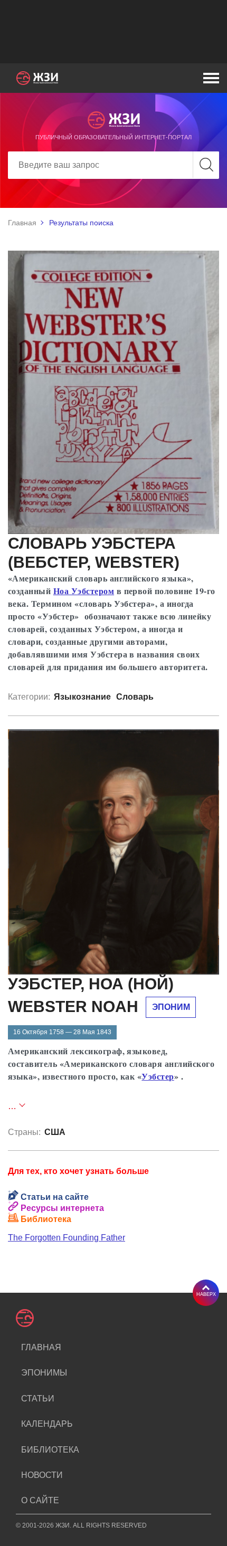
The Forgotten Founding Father (66, 1237)
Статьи (37, 1398)
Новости (42, 1475)
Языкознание (82, 696)
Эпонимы (44, 1372)
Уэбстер (157, 1076)
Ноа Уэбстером (83, 591)
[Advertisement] (113, 31)
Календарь (47, 1423)
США (54, 1132)
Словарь (135, 696)
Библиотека (50, 1449)
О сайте (40, 1500)
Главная (22, 222)
